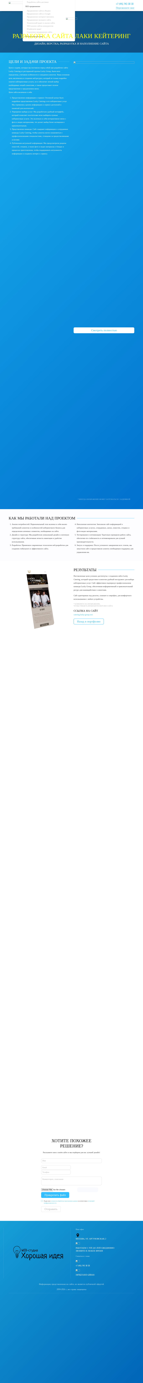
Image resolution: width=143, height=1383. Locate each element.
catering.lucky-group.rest (83, 615)
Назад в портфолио (88, 621)
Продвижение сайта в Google (38, 14)
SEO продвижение (32, 6)
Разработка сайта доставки (38, 2)
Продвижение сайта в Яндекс (39, 11)
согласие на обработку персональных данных (64, 1201)
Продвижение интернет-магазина (40, 17)
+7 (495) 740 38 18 (83, 1265)
